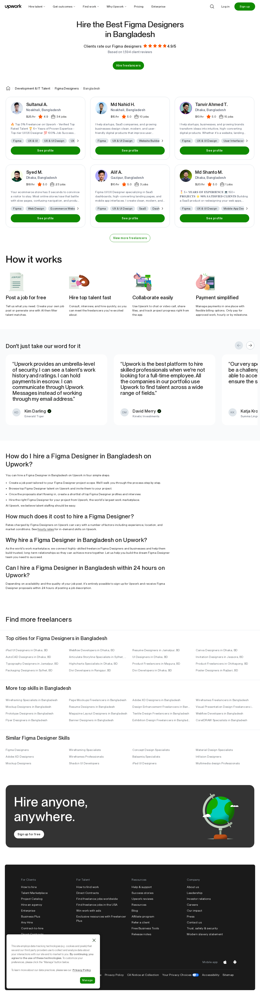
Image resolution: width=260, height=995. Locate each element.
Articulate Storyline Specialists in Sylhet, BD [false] (98, 657)
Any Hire (27, 922)
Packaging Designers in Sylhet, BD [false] (29, 670)
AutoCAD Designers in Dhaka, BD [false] (28, 657)
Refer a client (141, 922)
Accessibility (210, 974)
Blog (135, 910)
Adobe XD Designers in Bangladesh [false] (156, 700)
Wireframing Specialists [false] (85, 749)
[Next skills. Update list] (77, 140)
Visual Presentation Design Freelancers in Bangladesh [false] (225, 706)
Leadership (195, 893)
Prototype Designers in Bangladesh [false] (29, 713)
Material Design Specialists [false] (214, 749)
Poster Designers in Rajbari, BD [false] (217, 670)
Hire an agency (31, 904)
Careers (192, 904)
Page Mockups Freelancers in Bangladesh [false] (97, 700)
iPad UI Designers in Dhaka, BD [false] (27, 650)
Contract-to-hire (32, 928)
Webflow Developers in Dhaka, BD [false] (92, 650)
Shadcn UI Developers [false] (84, 763)
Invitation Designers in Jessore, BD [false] (220, 657)
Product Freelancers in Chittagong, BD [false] (222, 663)
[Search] (212, 6)
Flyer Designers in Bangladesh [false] (26, 720)
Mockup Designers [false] (18, 763)
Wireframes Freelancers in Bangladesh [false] (222, 700)
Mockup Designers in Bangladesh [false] (28, 706)
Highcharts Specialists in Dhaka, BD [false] (93, 663)
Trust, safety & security (202, 928)
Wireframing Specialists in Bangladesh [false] (32, 700)
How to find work (87, 887)
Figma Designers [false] (17, 749)
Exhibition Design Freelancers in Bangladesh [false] (161, 720)
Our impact (194, 910)
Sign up (245, 6)
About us (193, 887)
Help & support (142, 887)
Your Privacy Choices (180, 974)
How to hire (29, 887)
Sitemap (228, 974)
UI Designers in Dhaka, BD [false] (150, 657)
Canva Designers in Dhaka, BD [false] (217, 650)
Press (191, 916)
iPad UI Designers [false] (144, 763)
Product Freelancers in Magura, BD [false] (156, 663)
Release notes (141, 934)
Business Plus (30, 916)
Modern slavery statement (205, 934)
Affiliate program (143, 916)
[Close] (94, 940)
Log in (225, 6)
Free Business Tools (145, 928)
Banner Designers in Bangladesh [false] (91, 720)
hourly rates (46, 529)
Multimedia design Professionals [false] (218, 763)
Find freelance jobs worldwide (97, 898)
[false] (8, 88)
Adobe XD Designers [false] (20, 756)
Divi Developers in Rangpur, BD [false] (90, 670)
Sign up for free (29, 834)
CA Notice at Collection (143, 974)
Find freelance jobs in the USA (97, 904)
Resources (139, 904)
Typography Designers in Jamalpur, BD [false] (32, 663)
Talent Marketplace (34, 893)
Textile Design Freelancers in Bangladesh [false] (160, 713)
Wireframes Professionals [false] (86, 756)
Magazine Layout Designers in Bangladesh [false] (98, 713)
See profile (45, 150)
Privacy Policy (114, 974)
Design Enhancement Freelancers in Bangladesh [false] (161, 706)
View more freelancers (130, 238)
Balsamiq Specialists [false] (146, 756)
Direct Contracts (32, 934)
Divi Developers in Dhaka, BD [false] (152, 670)
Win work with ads (88, 910)
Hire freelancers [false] (128, 65)
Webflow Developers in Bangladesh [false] (219, 713)
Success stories (142, 893)
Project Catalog (31, 898)
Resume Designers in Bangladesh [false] (92, 706)
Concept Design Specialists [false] (151, 749)
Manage (87, 980)
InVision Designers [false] (208, 756)
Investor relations (199, 898)
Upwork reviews (142, 898)
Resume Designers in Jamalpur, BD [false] (156, 650)
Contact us (194, 922)
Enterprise (28, 910)
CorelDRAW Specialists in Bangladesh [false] (221, 720)
